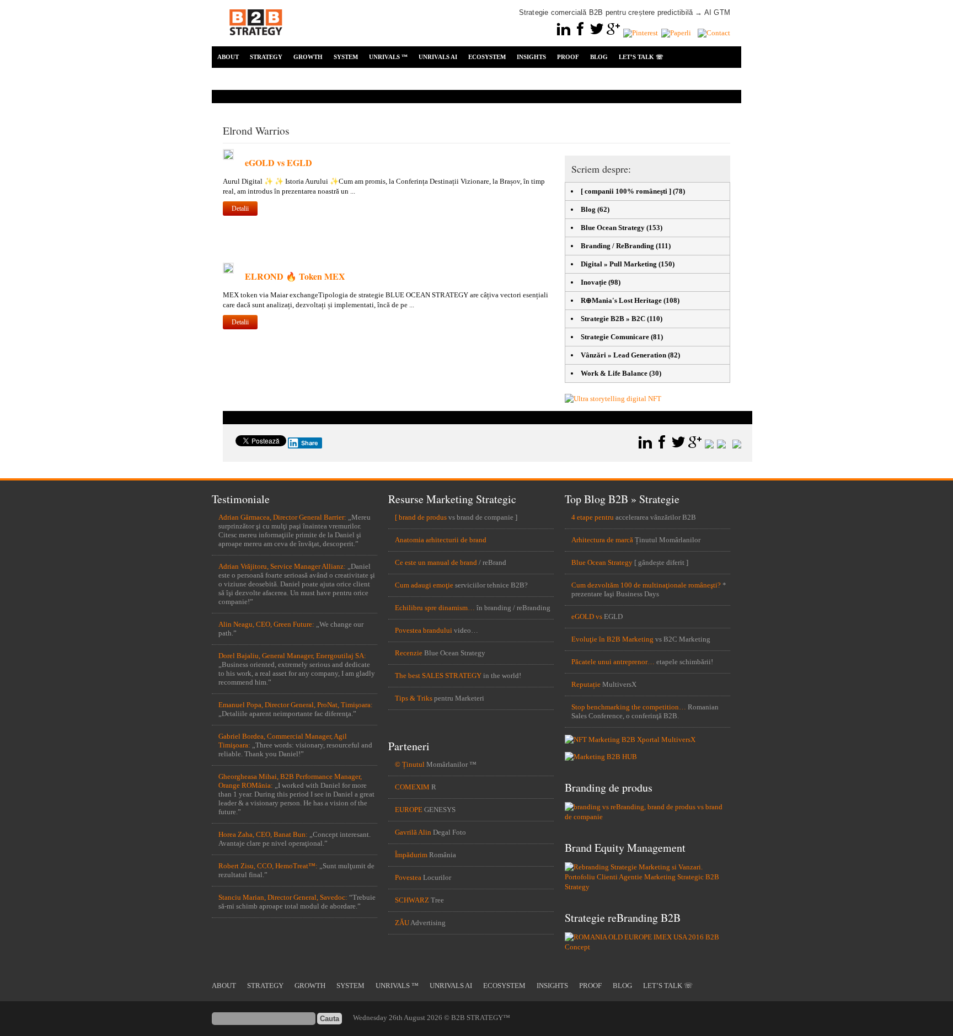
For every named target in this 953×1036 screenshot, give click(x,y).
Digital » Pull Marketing (619, 264)
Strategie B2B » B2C (613, 318)
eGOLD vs (586, 616)
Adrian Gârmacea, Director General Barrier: (282, 517)
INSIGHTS (531, 57)
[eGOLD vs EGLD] (228, 157)
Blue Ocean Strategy (613, 227)
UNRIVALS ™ (388, 57)
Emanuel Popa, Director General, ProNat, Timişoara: (295, 705)
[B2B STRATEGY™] (256, 42)
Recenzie (408, 653)
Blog (588, 209)
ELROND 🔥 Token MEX (295, 276)
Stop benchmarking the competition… (628, 707)
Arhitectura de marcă (602, 540)
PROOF (568, 57)
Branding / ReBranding (617, 246)
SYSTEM (346, 57)
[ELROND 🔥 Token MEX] (228, 271)
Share (309, 443)
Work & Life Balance (614, 373)
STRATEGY (266, 57)
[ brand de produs (421, 517)
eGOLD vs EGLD (278, 162)
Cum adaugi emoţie (424, 585)
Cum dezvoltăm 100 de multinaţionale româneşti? (646, 585)
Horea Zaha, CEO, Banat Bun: (263, 834)
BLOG (599, 57)
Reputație (586, 684)
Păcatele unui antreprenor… (613, 662)
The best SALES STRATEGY (438, 675)
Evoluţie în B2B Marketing (612, 639)
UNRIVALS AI (438, 57)
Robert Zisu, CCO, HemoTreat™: (268, 866)
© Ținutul (410, 764)
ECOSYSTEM (487, 57)
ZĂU (402, 922)
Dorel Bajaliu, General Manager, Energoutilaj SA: (292, 655)
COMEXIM (412, 787)
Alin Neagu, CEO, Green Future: (266, 624)
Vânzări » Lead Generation (623, 355)
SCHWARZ (412, 900)
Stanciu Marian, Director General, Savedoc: (282, 897)
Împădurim (411, 855)
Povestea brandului (423, 630)
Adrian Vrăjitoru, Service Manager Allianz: (282, 566)
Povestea (408, 877)
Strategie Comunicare (615, 337)
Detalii (240, 208)
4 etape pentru (592, 517)
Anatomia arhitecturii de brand (440, 540)
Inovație (594, 282)
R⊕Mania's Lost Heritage (621, 300)
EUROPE (408, 809)
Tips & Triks (413, 698)
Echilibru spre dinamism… (435, 608)
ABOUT (228, 57)
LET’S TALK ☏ (641, 57)
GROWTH (308, 57)
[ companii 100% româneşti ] (626, 191)
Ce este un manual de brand (436, 562)
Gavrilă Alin (413, 832)
